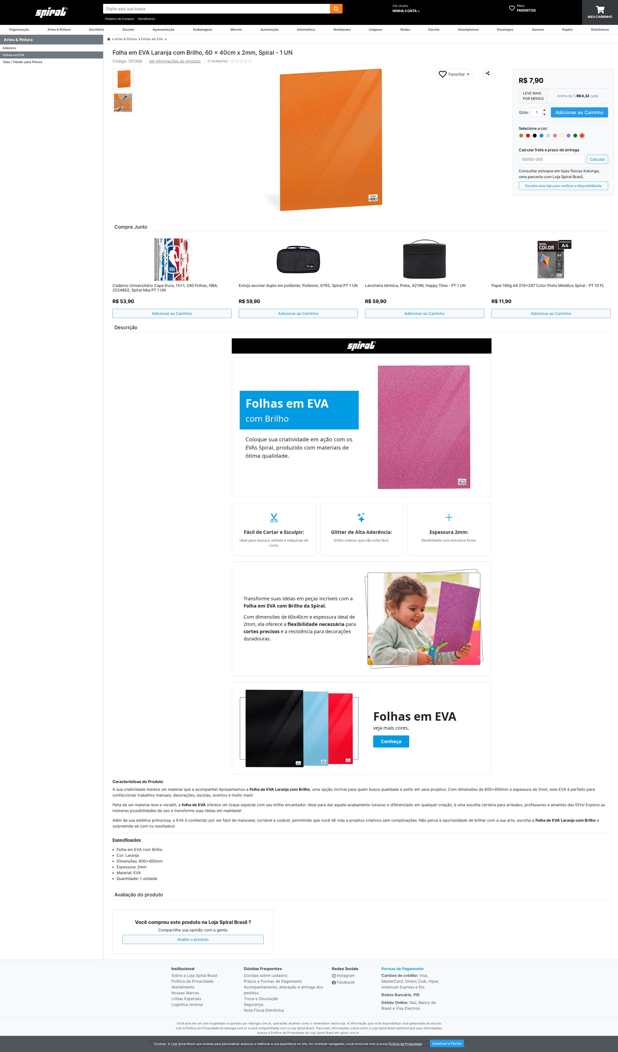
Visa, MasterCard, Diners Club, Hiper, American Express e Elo (410, 981)
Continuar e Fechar (447, 1043)
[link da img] (51, 12)
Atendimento (146, 19)
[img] (336, 9)
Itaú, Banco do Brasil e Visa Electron (408, 1005)
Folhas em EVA (13, 55)
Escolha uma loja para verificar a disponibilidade (563, 186)
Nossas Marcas (185, 992)
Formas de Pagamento (402, 968)
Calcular (597, 159)
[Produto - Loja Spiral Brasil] (108, 39)
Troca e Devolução (261, 998)
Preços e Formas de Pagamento (273, 981)
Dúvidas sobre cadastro (266, 975)
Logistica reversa (187, 1004)
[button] (122, 79)
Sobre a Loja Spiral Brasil (194, 975)
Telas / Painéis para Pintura (22, 62)
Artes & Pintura (126, 39)
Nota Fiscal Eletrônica (264, 1010)
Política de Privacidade (192, 981)
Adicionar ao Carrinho (579, 112)
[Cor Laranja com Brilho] (582, 135)
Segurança (253, 1004)
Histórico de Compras (119, 19)
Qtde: (524, 112)
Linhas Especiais (186, 998)
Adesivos (9, 48)
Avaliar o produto (193, 939)
